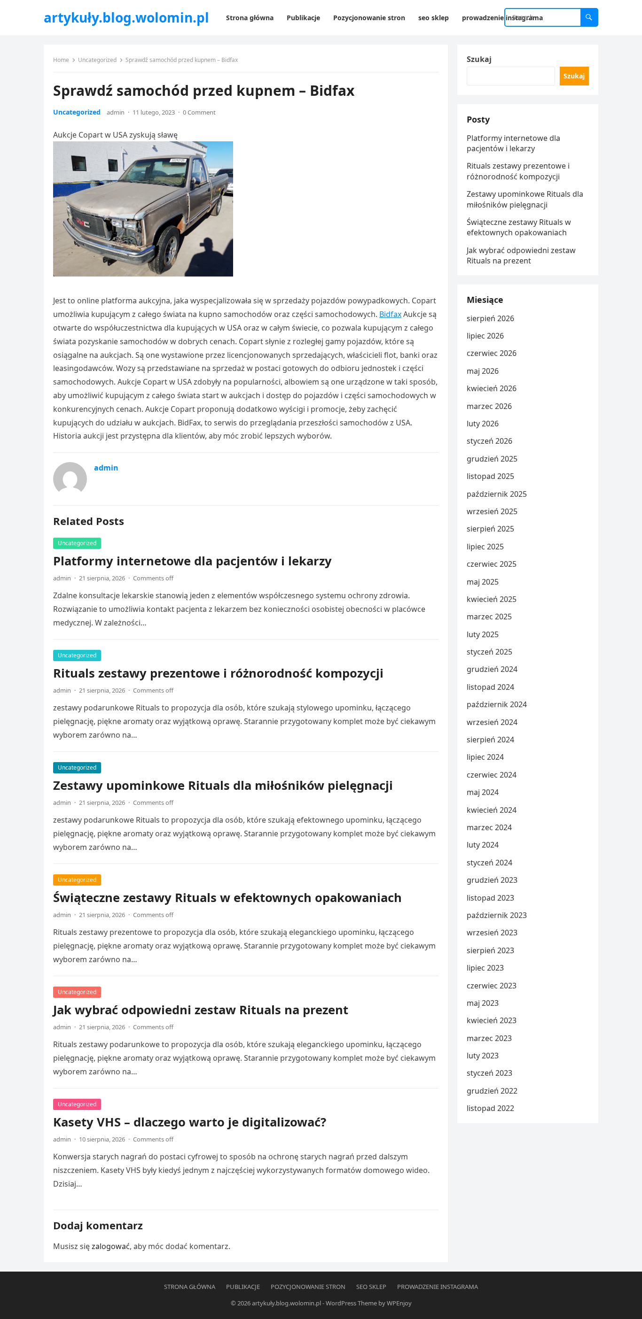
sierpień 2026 (490, 318)
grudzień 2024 (492, 669)
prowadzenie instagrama (437, 1286)
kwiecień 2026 (492, 388)
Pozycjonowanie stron (308, 1286)
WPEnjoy (399, 1303)
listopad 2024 (490, 687)
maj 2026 (483, 371)
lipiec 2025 (485, 546)
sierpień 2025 (490, 529)
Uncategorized (97, 60)
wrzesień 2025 (492, 511)
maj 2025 (483, 582)
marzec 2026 (489, 406)
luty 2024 (483, 845)
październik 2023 (497, 915)
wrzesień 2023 (492, 932)
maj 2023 (483, 1003)
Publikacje (243, 1286)
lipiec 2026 (485, 336)
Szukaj (479, 59)
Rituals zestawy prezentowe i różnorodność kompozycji (218, 673)
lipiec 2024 (485, 757)
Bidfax (390, 314)
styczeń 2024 (489, 862)
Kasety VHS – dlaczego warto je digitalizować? (189, 1122)
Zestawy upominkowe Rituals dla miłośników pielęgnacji (223, 785)
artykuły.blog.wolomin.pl (126, 17)
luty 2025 (483, 634)
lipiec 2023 (485, 968)
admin (116, 112)
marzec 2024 (489, 827)
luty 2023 (483, 1055)
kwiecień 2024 (492, 810)
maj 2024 (483, 792)
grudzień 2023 (492, 880)
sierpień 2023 (490, 950)
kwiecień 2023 (492, 1020)
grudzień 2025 (492, 459)
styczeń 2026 (489, 441)
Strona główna (189, 1286)
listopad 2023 (490, 898)
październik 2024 (497, 704)
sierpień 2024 (490, 739)
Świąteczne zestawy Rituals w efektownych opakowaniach (227, 897)
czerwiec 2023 (492, 985)
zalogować (111, 1246)
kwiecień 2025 (492, 599)
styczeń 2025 (489, 652)
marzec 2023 (489, 1038)
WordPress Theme (351, 1303)
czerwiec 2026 (492, 353)
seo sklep (371, 1286)
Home (61, 60)
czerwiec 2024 (492, 775)
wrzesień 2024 (492, 722)
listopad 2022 (490, 1108)
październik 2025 (497, 494)
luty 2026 (483, 423)
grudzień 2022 (492, 1091)
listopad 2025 (490, 476)
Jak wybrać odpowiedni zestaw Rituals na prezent (200, 1010)
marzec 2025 (489, 616)
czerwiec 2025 (492, 564)
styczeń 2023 (489, 1073)
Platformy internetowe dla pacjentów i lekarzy (192, 561)
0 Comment (199, 112)
